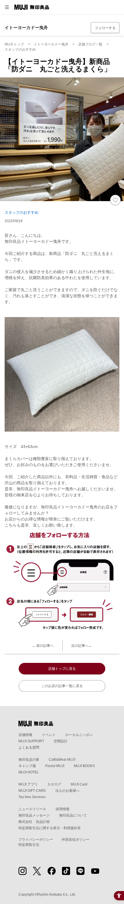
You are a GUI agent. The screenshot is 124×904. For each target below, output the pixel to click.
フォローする (105, 28)
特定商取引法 (28, 845)
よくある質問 (28, 747)
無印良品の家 (28, 760)
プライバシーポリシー (35, 840)
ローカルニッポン (79, 735)
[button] (7, 7)
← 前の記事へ (43, 646)
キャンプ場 (27, 766)
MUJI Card (79, 784)
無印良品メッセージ (34, 815)
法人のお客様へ (67, 791)
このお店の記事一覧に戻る (62, 686)
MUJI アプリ (28, 784)
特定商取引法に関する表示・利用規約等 (49, 828)
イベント (49, 735)
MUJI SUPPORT (31, 741)
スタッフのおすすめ (21, 212)
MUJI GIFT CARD (32, 791)
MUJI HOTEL (28, 772)
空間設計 (60, 741)
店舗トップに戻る (62, 669)
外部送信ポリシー (75, 840)
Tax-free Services (32, 797)
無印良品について (73, 815)
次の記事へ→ (81, 646)
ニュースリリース (32, 809)
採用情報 (62, 809)
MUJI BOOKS (84, 766)
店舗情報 (25, 735)
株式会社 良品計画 (34, 822)
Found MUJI (54, 766)
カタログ (54, 784)
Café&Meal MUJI (62, 760)
